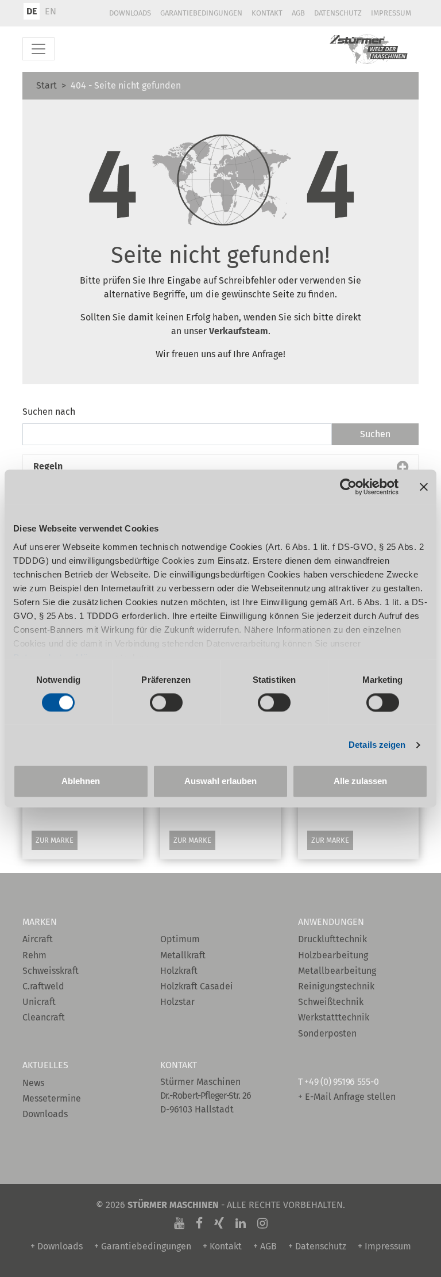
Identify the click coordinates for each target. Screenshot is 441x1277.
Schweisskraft (50, 970)
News (33, 1082)
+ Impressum (384, 1246)
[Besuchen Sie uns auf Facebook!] (199, 1223)
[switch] (166, 702)
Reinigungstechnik (336, 986)
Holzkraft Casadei (196, 986)
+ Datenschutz (317, 1246)
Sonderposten (327, 1033)
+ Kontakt (222, 1246)
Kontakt (267, 13)
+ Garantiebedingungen (142, 1246)
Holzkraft (179, 970)
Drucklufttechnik (332, 939)
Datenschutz (338, 13)
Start (46, 85)
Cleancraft (43, 1017)
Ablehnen (80, 781)
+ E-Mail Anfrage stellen (347, 1096)
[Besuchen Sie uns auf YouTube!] (179, 1223)
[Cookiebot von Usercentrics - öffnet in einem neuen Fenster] (348, 486)
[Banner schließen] (424, 487)
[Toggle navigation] (38, 48)
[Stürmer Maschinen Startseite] (369, 49)
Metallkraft (183, 955)
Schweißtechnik (330, 1001)
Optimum (180, 939)
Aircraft (37, 939)
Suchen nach (48, 411)
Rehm (34, 955)
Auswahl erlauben (220, 781)
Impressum (391, 13)
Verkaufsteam (238, 331)
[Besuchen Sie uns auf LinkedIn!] (241, 1223)
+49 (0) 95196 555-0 (341, 1081)
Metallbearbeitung (337, 970)
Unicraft (39, 1001)
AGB (298, 13)
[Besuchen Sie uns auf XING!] (219, 1223)
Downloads (130, 13)
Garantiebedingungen (201, 13)
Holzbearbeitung (333, 955)
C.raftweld (43, 986)
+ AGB (265, 1246)
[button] (220, 466)
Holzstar (177, 1001)
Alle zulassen (360, 781)
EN (50, 11)
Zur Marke (55, 840)
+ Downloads (56, 1246)
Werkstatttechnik (333, 1017)
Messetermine (51, 1098)
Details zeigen (377, 745)
